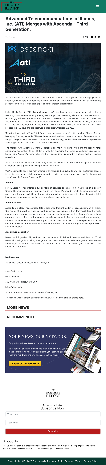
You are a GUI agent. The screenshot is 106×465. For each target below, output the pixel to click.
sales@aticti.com (13, 271)
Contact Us (47, 405)
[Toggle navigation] (98, 6)
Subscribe (53, 431)
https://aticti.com (13, 287)
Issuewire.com (40, 112)
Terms (78, 461)
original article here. (74, 297)
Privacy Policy (90, 461)
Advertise (58, 405)
